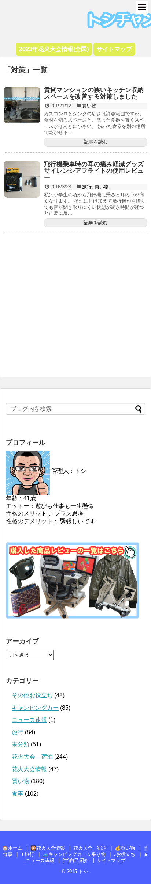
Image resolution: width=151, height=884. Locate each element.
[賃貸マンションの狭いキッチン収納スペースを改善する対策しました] (22, 105)
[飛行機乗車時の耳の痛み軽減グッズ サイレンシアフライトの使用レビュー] (22, 179)
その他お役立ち (32, 695)
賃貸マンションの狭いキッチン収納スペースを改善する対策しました (94, 93)
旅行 (87, 187)
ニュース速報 (29, 720)
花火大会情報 (29, 769)
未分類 (20, 744)
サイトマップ (111, 860)
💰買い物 (125, 848)
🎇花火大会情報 (47, 848)
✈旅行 (27, 854)
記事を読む (96, 142)
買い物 (89, 105)
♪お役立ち (124, 854)
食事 (17, 794)
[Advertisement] (75, 307)
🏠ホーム (12, 848)
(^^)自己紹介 (75, 860)
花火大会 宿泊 (32, 757)
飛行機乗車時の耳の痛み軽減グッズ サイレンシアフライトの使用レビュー (97, 171)
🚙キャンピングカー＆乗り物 (74, 854)
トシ (11, 9)
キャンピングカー (35, 708)
